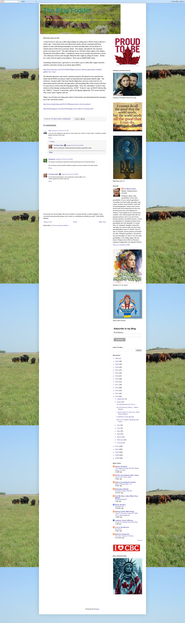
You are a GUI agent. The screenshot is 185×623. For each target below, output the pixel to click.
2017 (117, 384)
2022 (117, 370)
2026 (117, 358)
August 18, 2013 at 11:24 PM (75, 145)
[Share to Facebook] (82, 119)
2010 (117, 452)
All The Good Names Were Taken (127, 475)
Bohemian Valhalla (122, 489)
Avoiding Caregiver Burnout (123, 491)
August (119, 402)
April (118, 434)
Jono (49, 130)
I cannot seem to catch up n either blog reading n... (128, 413)
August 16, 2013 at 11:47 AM (60, 130)
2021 (117, 373)
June (119, 428)
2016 (117, 387)
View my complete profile (121, 245)
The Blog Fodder (67, 10)
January (120, 443)
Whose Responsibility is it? (123, 484)
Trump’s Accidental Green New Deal (126, 522)
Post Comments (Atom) (60, 225)
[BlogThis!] (78, 119)
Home (75, 222)
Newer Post (48, 222)
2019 (117, 379)
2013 (117, 396)
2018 (117, 382)
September (121, 399)
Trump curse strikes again (123, 477)
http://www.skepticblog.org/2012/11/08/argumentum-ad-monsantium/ (67, 104)
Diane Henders (120, 505)
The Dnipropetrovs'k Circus (126, 404)
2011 (117, 449)
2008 (117, 458)
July (118, 425)
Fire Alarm (118, 529)
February (120, 440)
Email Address (118, 332)
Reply (50, 138)
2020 (117, 376)
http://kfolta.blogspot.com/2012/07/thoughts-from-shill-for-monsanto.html (68, 109)
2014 (117, 393)
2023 (117, 367)
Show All (139, 540)
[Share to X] (80, 119)
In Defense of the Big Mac (125, 417)
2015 (117, 390)
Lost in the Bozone (122, 527)
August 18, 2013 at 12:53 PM (64, 159)
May (118, 431)
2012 (117, 446)
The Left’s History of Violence (124, 536)
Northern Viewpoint (122, 534)
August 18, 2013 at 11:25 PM (70, 174)
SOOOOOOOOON (121, 499)
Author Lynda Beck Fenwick (125, 482)
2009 (117, 455)
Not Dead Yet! (119, 506)
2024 (117, 364)
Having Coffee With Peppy (124, 511)
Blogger (96, 609)
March (119, 437)
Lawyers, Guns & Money (124, 520)
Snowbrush (51, 159)
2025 (117, 361)
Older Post (102, 222)
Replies (52, 141)
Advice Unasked (121, 466)
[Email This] (76, 119)
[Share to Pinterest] (84, 119)
